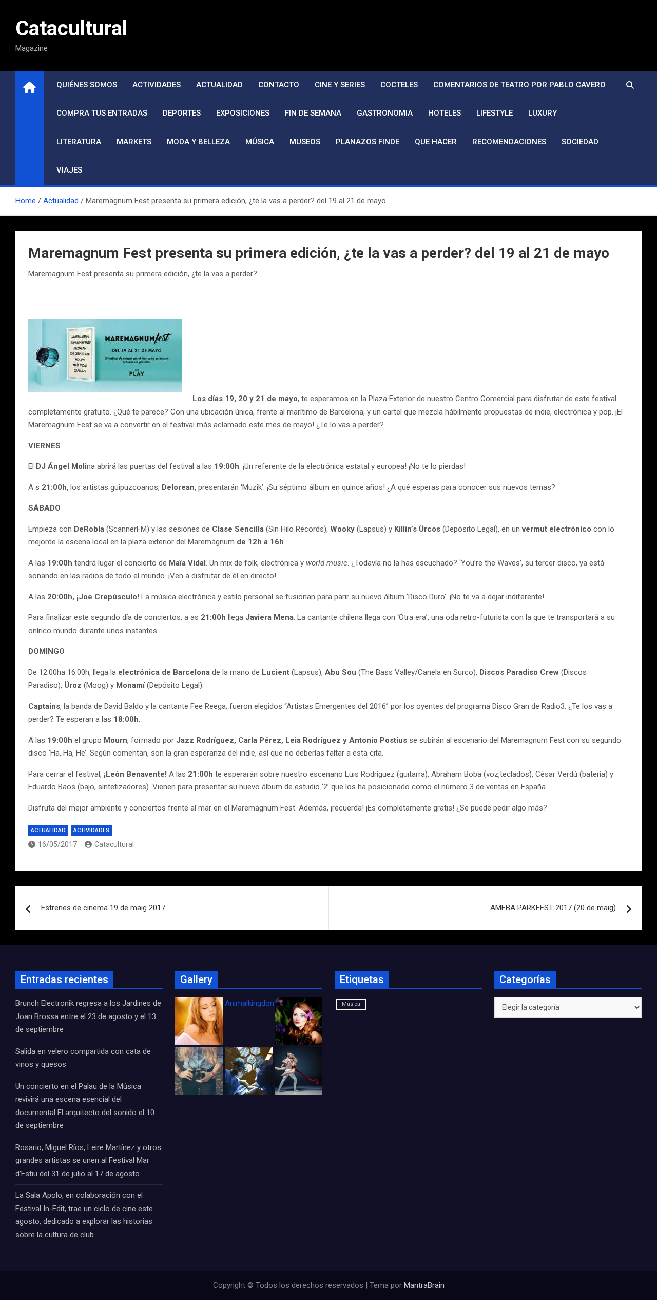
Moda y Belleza (198, 141)
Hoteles (444, 113)
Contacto (278, 84)
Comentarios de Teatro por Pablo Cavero (519, 84)
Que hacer (436, 141)
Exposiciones (242, 113)
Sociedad (580, 141)
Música (259, 141)
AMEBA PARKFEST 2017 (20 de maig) (553, 907)
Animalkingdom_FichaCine (269, 1003)
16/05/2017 (57, 844)
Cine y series (340, 84)
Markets (134, 141)
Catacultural (71, 28)
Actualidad (219, 84)
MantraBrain (424, 1285)
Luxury (542, 113)
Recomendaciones (509, 141)
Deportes (182, 113)
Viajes (69, 170)
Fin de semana (313, 113)
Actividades (156, 84)
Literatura (78, 141)
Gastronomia (385, 113)
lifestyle (494, 113)
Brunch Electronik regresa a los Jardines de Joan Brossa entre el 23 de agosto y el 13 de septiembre (88, 1016)
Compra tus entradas (101, 113)
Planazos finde (367, 141)
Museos (304, 141)
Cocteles (399, 84)
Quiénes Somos (86, 84)
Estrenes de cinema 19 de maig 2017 (103, 907)
